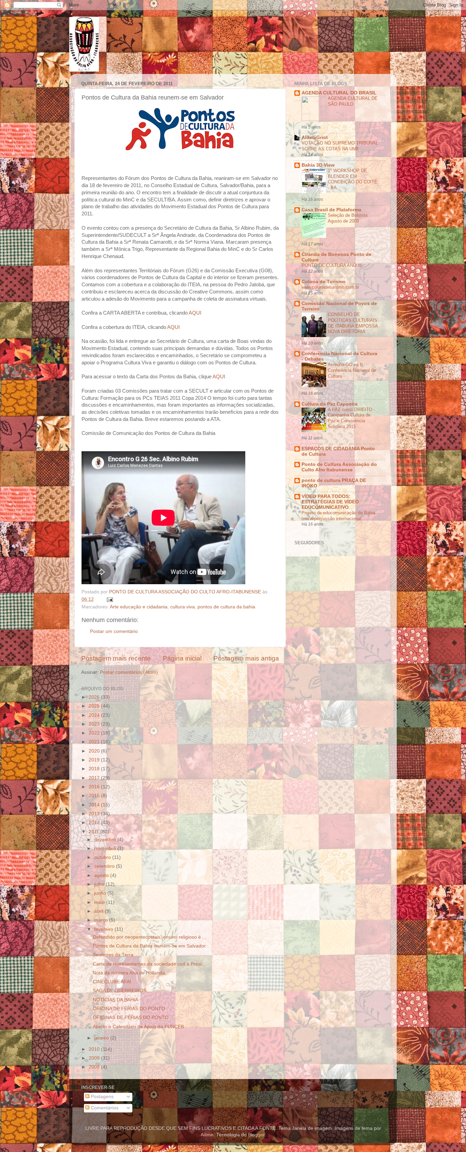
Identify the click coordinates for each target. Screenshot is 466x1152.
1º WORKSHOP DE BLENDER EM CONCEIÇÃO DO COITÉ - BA (352, 179)
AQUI (195, 313)
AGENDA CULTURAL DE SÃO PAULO (353, 101)
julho (100, 884)
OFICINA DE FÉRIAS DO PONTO (129, 1008)
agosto (102, 875)
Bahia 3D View (318, 165)
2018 (95, 768)
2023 (95, 724)
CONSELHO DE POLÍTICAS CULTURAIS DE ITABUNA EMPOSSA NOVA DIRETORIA (353, 323)
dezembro (105, 839)
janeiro (102, 1038)
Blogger (256, 1134)
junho (100, 893)
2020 (95, 751)
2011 (94, 831)
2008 (95, 1067)
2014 (95, 804)
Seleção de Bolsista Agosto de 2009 (347, 218)
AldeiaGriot (315, 137)
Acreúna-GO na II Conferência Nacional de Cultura (352, 370)
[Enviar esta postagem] (109, 599)
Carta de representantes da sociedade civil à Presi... (149, 964)
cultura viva (182, 606)
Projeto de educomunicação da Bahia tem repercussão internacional (338, 515)
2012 (95, 822)
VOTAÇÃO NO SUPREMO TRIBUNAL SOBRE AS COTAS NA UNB (340, 145)
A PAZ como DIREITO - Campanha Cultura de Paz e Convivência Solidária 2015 (351, 418)
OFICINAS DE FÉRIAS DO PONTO (131, 1017)
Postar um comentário (114, 631)
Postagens (101, 1096)
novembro (105, 848)
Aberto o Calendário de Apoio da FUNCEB (138, 1026)
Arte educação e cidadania (139, 606)
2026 (95, 697)
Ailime (207, 1134)
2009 (95, 1058)
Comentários (103, 1107)
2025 (95, 706)
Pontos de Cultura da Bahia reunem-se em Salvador (149, 946)
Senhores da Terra (113, 954)
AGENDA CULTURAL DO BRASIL (339, 92)
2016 (95, 786)
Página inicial (182, 658)
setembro (105, 866)
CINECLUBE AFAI (112, 981)
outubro (103, 857)
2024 (95, 715)
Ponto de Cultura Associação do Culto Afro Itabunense (339, 467)
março (101, 920)
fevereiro (104, 929)
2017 (95, 777)
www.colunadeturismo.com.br (330, 287)
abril (99, 911)
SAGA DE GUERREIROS (119, 990)
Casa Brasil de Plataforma (331, 209)
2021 (95, 741)
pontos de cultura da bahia (226, 606)
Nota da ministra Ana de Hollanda (129, 972)
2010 (95, 1049)
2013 (95, 813)
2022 (95, 733)
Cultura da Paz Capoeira (330, 404)
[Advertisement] (365, 652)
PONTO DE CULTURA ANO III (332, 265)
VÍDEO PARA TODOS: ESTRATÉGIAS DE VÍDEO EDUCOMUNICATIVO (330, 502)
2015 (95, 795)
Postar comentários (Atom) (129, 672)
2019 (95, 759)
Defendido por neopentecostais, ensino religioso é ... (149, 937)
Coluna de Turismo (324, 281)
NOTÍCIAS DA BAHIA (115, 999)
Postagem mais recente (116, 658)
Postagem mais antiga (246, 658)
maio (100, 902)
